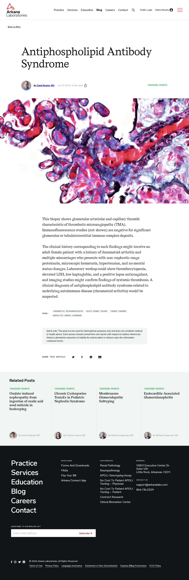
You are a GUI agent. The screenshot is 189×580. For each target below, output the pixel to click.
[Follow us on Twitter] (19, 562)
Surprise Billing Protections (133, 565)
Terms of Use (35, 565)
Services (24, 472)
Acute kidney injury (96, 311)
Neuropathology (110, 470)
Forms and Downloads (75, 465)
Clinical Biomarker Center (115, 502)
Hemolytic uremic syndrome (67, 315)
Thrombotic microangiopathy (68, 311)
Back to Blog (14, 26)
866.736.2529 (145, 489)
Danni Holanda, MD (30, 435)
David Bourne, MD (45, 85)
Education (27, 482)
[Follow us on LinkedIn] (23, 562)
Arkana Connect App (73, 480)
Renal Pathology (110, 465)
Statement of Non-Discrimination (101, 565)
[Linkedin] (91, 357)
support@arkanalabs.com (152, 484)
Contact (23, 510)
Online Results (162, 10)
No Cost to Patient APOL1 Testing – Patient (116, 490)
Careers (23, 500)
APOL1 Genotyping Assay (116, 475)
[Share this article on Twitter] (73, 357)
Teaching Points (157, 85)
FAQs (64, 470)
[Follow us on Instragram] (15, 562)
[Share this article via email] (100, 357)
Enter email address (25, 533)
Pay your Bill (68, 475)
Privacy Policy (52, 565)
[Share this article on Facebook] (82, 357)
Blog (18, 491)
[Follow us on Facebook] (11, 562)
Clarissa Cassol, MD (76, 435)
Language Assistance (71, 565)
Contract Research (111, 497)
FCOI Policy (155, 565)
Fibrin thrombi (118, 311)
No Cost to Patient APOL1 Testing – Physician (116, 482)
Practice (24, 463)
